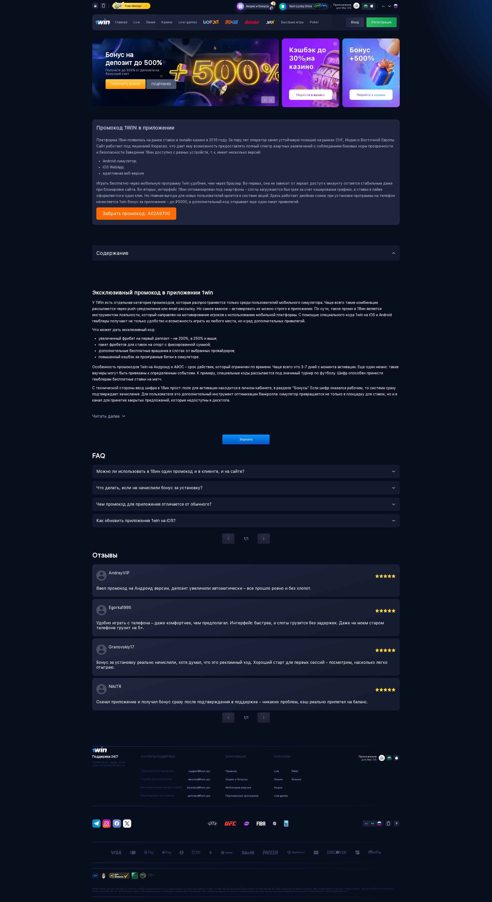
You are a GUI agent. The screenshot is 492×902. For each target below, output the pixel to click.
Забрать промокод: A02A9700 (136, 213)
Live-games (188, 22)
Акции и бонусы (257, 6)
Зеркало (246, 439)
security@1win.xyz (199, 779)
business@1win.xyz (198, 787)
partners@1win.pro (199, 795)
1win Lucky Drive (300, 6)
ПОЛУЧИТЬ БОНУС (125, 84)
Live (137, 22)
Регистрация (382, 22)
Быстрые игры (292, 22)
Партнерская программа (242, 795)
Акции (278, 787)
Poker (314, 22)
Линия (150, 22)
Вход (355, 22)
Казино (166, 22)
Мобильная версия (238, 787)
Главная (121, 22)
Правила (231, 771)
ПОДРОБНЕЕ (161, 84)
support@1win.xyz (199, 771)
